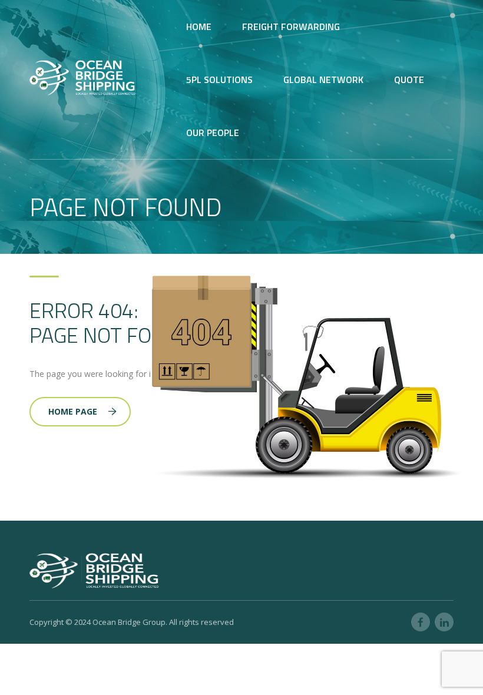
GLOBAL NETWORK (323, 79)
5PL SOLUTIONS (219, 79)
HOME (198, 26)
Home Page (72, 411)
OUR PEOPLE (212, 132)
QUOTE (409, 79)
